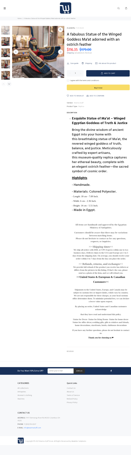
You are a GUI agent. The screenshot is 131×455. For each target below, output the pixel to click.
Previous (15, 51)
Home (19, 18)
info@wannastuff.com (32, 427)
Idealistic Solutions (78, 441)
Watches (21, 399)
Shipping (70, 52)
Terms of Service (73, 395)
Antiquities (22, 391)
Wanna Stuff (78, 102)
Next (60, 51)
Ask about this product (107, 63)
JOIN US (79, 371)
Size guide (74, 63)
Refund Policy (72, 399)
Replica (81, 106)
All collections (23, 388)
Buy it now (98, 88)
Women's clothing (25, 395)
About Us (70, 391)
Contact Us (71, 388)
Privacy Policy (72, 402)
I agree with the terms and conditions (84, 80)
